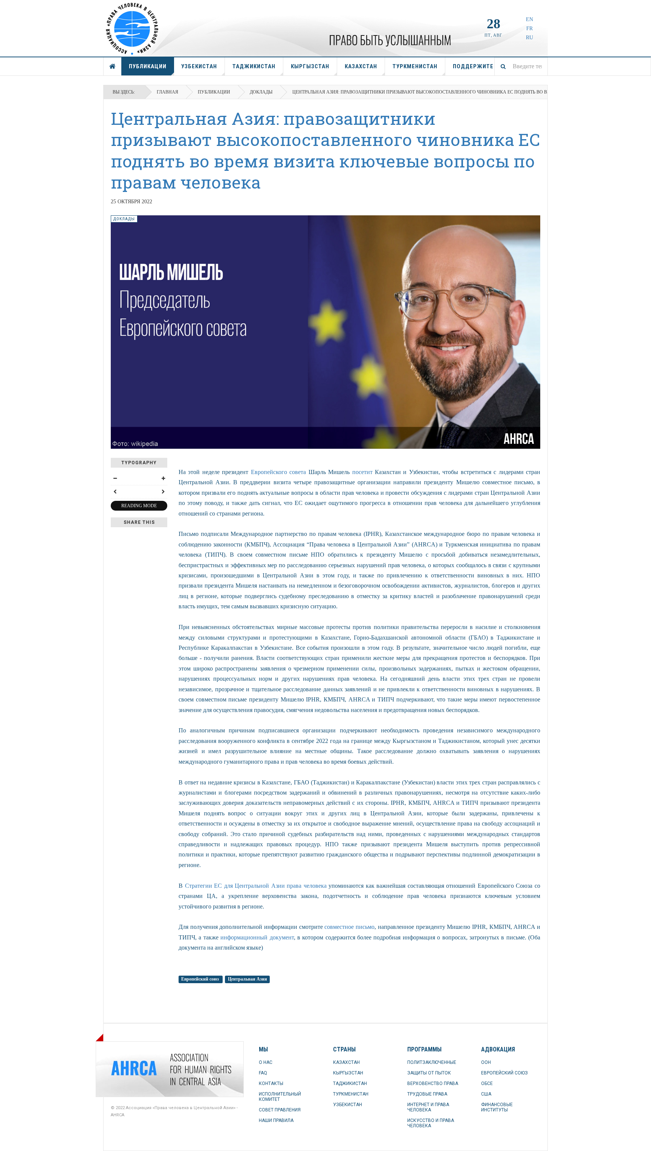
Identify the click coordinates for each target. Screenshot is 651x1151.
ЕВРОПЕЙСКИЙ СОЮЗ (504, 1073)
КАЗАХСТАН (361, 66)
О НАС (265, 1062)
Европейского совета (278, 472)
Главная (167, 92)
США (486, 1094)
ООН (486, 1062)
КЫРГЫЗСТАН (310, 66)
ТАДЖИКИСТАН (253, 66)
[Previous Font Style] (115, 492)
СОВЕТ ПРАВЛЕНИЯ (280, 1110)
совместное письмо (349, 927)
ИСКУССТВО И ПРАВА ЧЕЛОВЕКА (430, 1123)
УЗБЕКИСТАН (199, 66)
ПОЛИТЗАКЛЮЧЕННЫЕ (431, 1062)
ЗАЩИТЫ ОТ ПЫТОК (429, 1073)
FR (529, 28)
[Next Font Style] (163, 492)
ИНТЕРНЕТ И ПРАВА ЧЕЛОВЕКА (428, 1107)
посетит (362, 472)
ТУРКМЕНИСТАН (415, 66)
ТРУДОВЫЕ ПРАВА (427, 1094)
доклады (261, 92)
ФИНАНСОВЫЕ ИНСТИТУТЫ (497, 1107)
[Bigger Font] (163, 478)
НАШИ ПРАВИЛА (276, 1120)
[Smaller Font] (115, 478)
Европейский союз (200, 979)
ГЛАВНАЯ (113, 66)
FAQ (263, 1073)
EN (529, 19)
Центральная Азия (247, 979)
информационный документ (256, 937)
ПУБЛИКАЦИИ (148, 66)
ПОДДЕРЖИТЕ (473, 66)
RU (529, 37)
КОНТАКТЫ (271, 1083)
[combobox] (521, 66)
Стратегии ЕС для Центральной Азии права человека (256, 885)
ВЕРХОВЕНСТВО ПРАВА (432, 1083)
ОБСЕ (487, 1083)
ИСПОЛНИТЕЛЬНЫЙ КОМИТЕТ (280, 1096)
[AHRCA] (129, 1069)
